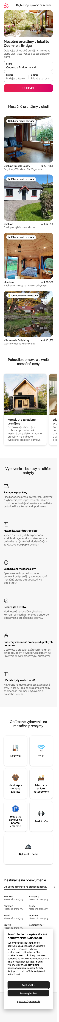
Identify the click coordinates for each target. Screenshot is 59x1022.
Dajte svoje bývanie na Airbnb (33, 5)
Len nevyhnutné (28, 993)
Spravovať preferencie (28, 1001)
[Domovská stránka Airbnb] (6, 5)
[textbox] (16, 78)
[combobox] (28, 67)
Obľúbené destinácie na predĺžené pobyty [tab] (25, 886)
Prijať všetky (28, 985)
